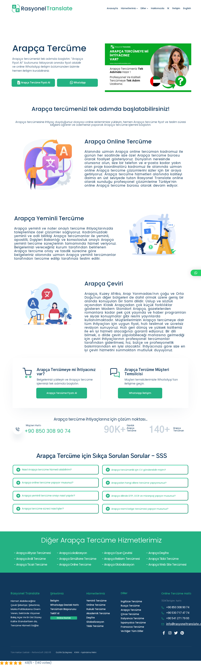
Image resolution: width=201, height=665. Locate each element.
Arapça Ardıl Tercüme (31, 559)
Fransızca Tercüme (132, 626)
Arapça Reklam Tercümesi (122, 559)
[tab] (56, 469)
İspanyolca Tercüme (133, 622)
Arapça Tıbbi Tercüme (163, 559)
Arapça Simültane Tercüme (77, 559)
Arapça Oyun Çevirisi (118, 553)
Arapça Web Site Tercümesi (167, 564)
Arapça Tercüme (131, 610)
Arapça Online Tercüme (75, 564)
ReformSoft (37, 653)
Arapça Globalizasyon (119, 564)
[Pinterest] (182, 633)
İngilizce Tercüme (131, 601)
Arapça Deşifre (158, 553)
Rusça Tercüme (130, 605)
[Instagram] (170, 633)
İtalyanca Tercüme (132, 618)
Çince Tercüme (130, 614)
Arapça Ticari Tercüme (31, 564)
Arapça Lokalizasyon (73, 553)
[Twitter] (176, 633)
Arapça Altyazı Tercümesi (33, 553)
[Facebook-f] (164, 633)
